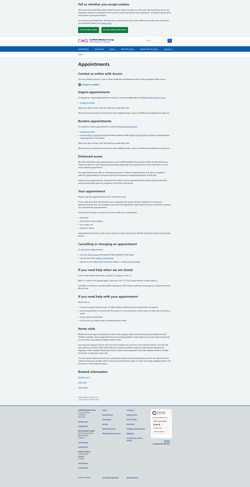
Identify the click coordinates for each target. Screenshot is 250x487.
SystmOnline (141, 135)
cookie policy (106, 23)
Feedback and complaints (136, 429)
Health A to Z (84, 377)
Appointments (83, 49)
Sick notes (82, 382)
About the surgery (127, 49)
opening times (159, 98)
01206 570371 (98, 262)
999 (83, 286)
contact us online (87, 103)
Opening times (132, 415)
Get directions (83, 422)
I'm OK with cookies (88, 30)
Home (80, 54)
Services (112, 49)
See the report (159, 431)
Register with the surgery (149, 49)
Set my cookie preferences (114, 30)
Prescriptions (99, 49)
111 (129, 275)
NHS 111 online (115, 275)
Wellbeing (130, 433)
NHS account (93, 135)
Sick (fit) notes (132, 419)
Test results (83, 387)
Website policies (132, 478)
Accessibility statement (110, 478)
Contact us (168, 49)
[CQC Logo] (158, 414)
